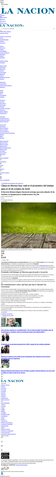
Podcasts (2, 110)
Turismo (2, 102)
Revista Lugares (4, 144)
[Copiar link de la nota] (2, 255)
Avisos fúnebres (4, 128)
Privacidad (24, 465)
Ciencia (2, 75)
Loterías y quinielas (5, 108)
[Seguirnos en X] (2, 442)
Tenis (1, 93)
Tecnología (3, 103)
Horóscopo (3, 105)
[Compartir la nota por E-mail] (5, 257)
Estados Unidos (4, 61)
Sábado (2, 134)
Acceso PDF (3, 125)
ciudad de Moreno (43, 265)
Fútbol (1, 90)
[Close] (2, 375)
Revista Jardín (3, 149)
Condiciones (19, 465)
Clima (1, 38)
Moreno (20, 183)
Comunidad (3, 72)
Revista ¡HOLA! (3, 143)
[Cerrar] (23, 26)
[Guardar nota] (2, 251)
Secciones (4, 17)
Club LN (4, 21)
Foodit (3, 19)
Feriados (2, 107)
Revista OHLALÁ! (4, 141)
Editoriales (2, 82)
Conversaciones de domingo (7, 133)
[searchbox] (27, 28)
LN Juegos (2, 100)
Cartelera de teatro (5, 120)
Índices (2, 56)
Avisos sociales (4, 130)
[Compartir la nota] (2, 253)
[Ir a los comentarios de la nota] (3, 251)
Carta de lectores (4, 131)
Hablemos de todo (5, 77)
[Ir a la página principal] (28, 13)
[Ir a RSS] (2, 450)
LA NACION (4, 183)
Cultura (2, 71)
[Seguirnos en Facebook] (2, 438)
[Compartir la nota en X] (3, 257)
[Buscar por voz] (54, 28)
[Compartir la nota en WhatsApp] (3, 253)
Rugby (1, 92)
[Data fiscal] (2, 474)
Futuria (2, 46)
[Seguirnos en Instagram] (2, 446)
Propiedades (3, 51)
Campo (2, 49)
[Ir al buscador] (2, 6)
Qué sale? (2, 116)
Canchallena (3, 95)
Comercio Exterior (4, 53)
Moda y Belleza (4, 111)
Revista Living (3, 146)
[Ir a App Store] (5, 458)
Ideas (1, 136)
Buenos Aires (3, 66)
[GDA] (5, 470)
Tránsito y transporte (5, 36)
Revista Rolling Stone (5, 148)
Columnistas (3, 84)
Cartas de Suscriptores (6, 85)
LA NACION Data (4, 39)
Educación (2, 69)
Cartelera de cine (4, 118)
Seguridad (2, 67)
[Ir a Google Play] (5, 455)
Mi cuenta (4, 23)
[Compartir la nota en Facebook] (2, 257)
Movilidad (2, 54)
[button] (28, 102)
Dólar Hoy (2, 48)
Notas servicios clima (8, 315)
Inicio (3, 15)
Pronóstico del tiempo (10, 272)
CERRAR (2, 0)
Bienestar (2, 74)
